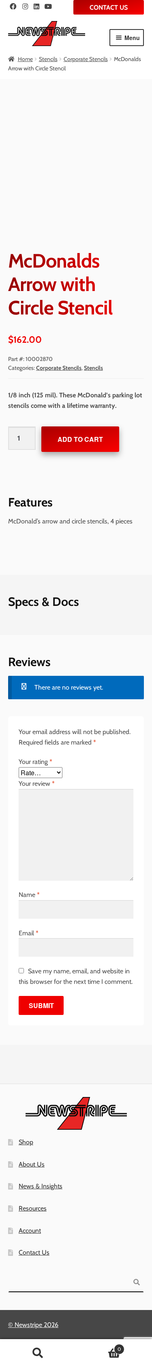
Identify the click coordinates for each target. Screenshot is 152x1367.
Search (38, 1353)
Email (29, 933)
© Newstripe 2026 (33, 1325)
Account (30, 1230)
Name (29, 895)
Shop (26, 1142)
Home (25, 59)
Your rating (35, 762)
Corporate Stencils (86, 59)
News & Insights (40, 1186)
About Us (32, 1164)
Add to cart (80, 439)
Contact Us (109, 7)
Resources (33, 1208)
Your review (37, 783)
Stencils (48, 59)
